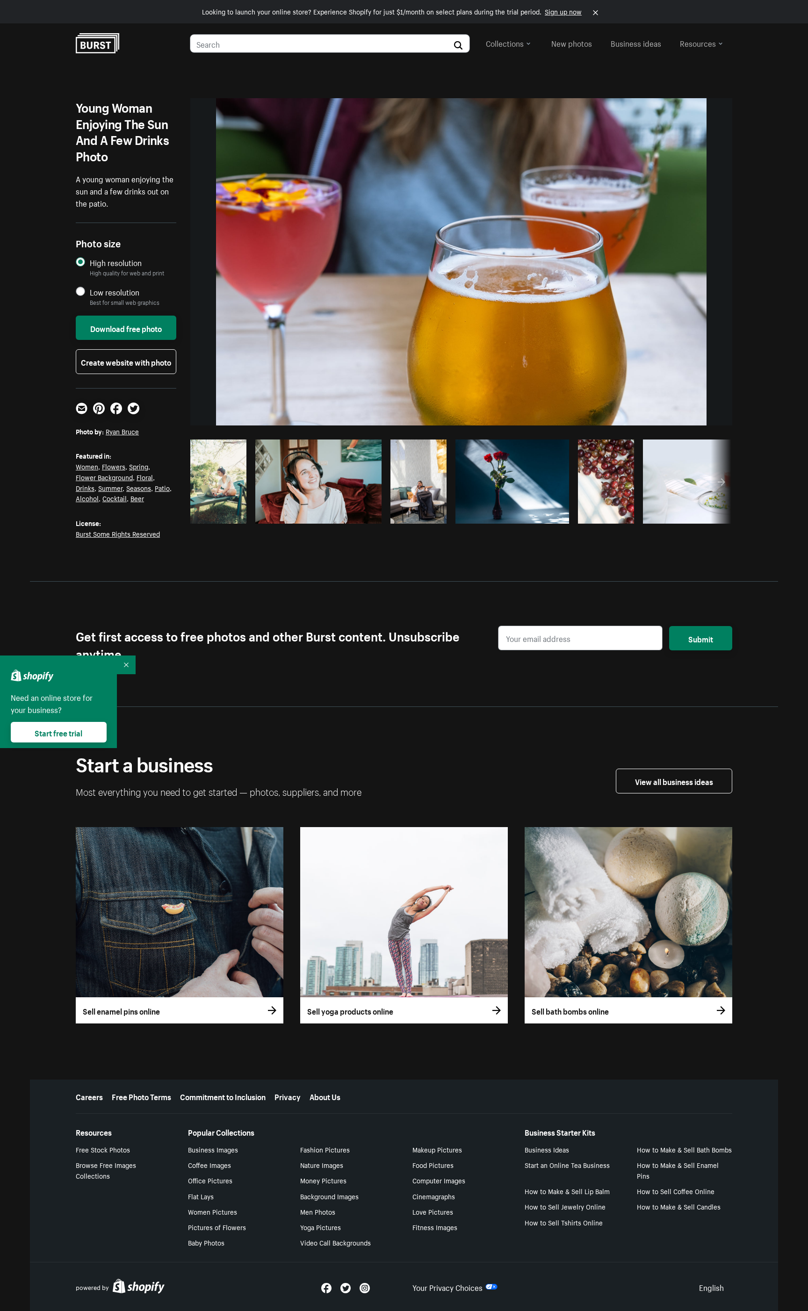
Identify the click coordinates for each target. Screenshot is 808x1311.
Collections (505, 42)
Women (87, 466)
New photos (571, 42)
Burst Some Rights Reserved (118, 533)
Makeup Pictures (437, 1149)
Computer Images (438, 1180)
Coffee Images (209, 1165)
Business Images (213, 1149)
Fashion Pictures (325, 1149)
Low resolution (114, 292)
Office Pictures (210, 1180)
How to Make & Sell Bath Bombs (684, 1149)
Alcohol (87, 498)
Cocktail (114, 498)
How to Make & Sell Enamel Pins (678, 1170)
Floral (145, 477)
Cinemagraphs (433, 1196)
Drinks (85, 488)
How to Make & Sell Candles (679, 1206)
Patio (162, 488)
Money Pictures (323, 1180)
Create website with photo (126, 361)
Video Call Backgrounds (335, 1242)
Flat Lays (201, 1196)
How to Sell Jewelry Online (565, 1206)
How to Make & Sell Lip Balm (567, 1191)
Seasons (138, 488)
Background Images (329, 1196)
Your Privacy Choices (447, 1287)
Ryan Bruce (122, 431)
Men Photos (317, 1211)
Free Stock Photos (103, 1149)
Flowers (113, 466)
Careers (89, 1096)
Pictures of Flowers (217, 1227)
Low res (222, 514)
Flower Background (104, 477)
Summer (110, 488)
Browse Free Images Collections (106, 1170)
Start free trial (58, 732)
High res (317, 514)
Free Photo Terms (141, 1096)
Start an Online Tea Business (567, 1165)
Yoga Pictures (320, 1227)
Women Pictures (212, 1211)
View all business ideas (674, 781)
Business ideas (636, 42)
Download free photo (126, 328)
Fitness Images (434, 1227)
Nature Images (321, 1165)
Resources (698, 42)
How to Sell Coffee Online (675, 1191)
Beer (137, 498)
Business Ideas (547, 1149)
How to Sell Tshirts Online (564, 1222)
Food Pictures (433, 1165)
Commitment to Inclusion (223, 1096)
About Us (325, 1096)
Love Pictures (432, 1211)
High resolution (116, 262)
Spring (138, 466)
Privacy (287, 1096)
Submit (700, 638)
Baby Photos (206, 1242)
